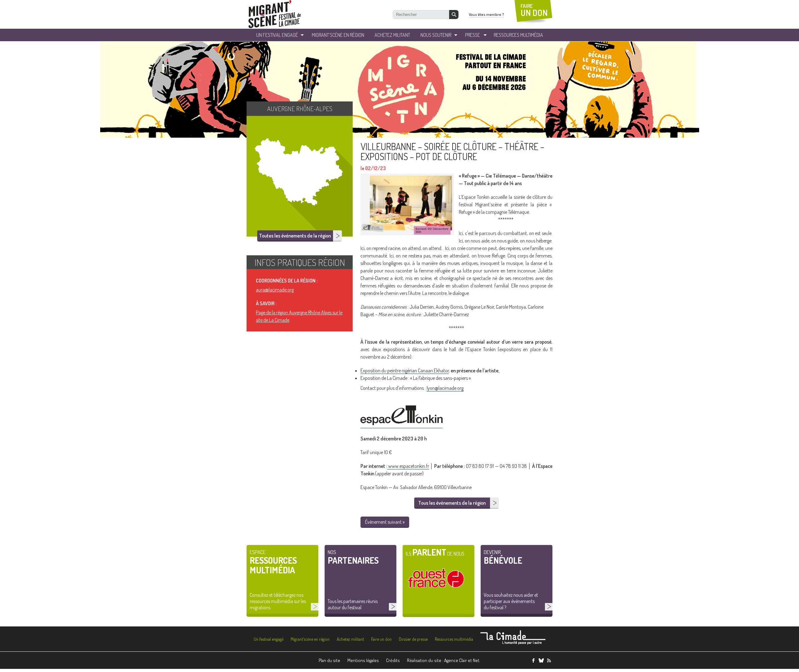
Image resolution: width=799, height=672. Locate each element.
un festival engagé (277, 35)
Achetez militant (392, 35)
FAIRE (534, 10)
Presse (472, 35)
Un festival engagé (268, 639)
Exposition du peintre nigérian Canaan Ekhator (404, 370)
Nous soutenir (435, 35)
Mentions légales (363, 660)
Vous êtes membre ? (486, 14)
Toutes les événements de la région (295, 236)
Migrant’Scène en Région (338, 35)
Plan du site (329, 660)
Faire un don (381, 639)
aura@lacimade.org (275, 290)
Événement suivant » (384, 522)
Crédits (393, 660)
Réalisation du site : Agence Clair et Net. (443, 660)
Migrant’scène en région (310, 639)
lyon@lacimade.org (445, 388)
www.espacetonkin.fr (408, 466)
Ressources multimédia (454, 639)
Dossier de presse (413, 639)
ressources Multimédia (518, 35)
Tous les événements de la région (452, 503)
